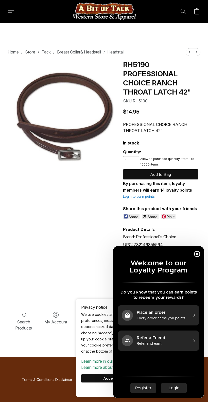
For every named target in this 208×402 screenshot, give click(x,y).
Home (13, 51)
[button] (104, 11)
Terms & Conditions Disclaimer (47, 379)
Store (30, 51)
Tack (46, 51)
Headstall (115, 51)
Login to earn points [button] (139, 196)
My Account (55, 321)
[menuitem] (189, 52)
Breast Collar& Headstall (79, 51)
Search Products (23, 325)
